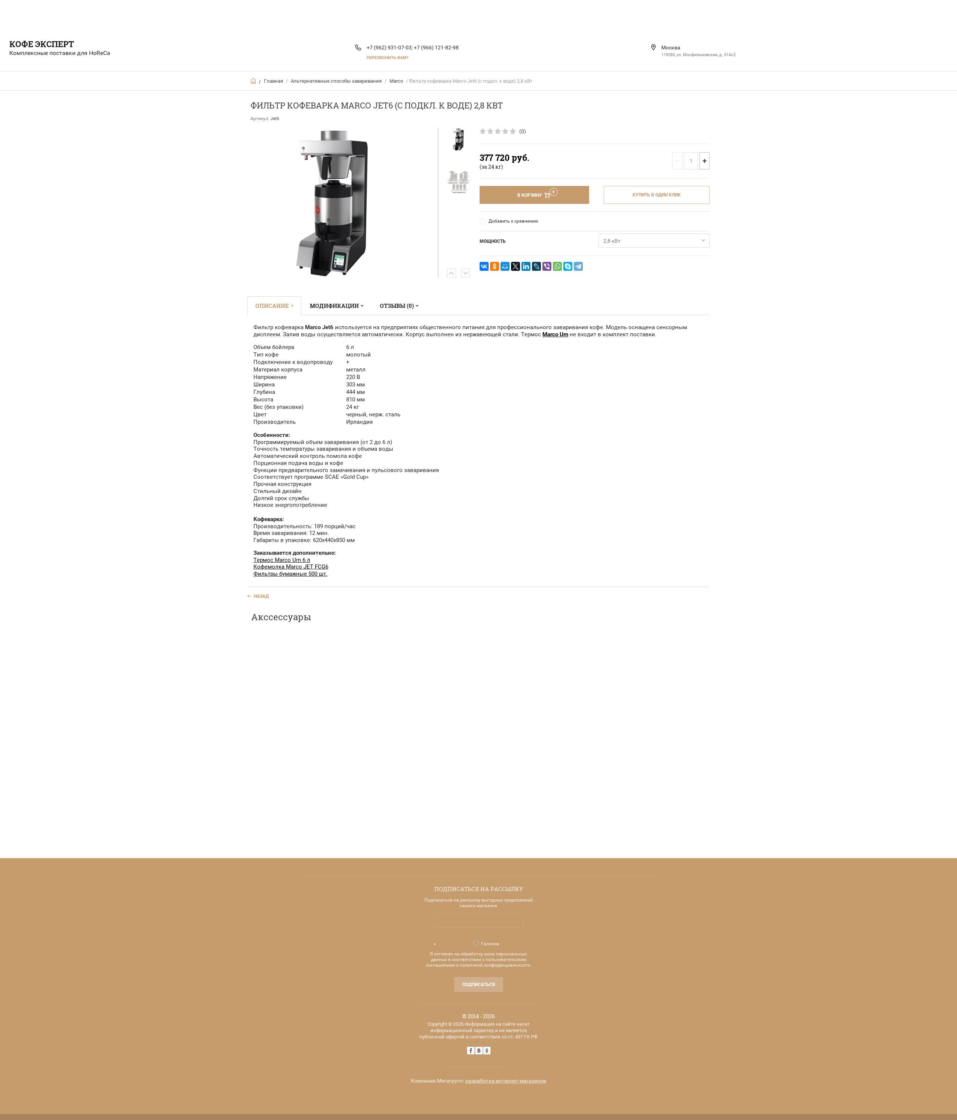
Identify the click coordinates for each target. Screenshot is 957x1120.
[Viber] (546, 266)
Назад (261, 596)
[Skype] (567, 266)
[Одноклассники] (494, 266)
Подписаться (478, 984)
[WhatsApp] (557, 266)
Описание (272, 305)
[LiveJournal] (536, 266)
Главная (273, 81)
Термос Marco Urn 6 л (281, 560)
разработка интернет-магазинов (505, 1081)
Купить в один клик (657, 195)
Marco (396, 81)
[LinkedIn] (525, 266)
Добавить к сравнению (513, 221)
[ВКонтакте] (484, 266)
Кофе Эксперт (41, 44)
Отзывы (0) (397, 305)
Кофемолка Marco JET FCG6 (290, 566)
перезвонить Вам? (387, 57)
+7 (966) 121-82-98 (436, 48)
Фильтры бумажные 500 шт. (290, 573)
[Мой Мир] (505, 266)
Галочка (490, 943)
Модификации (334, 305)
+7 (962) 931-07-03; (390, 48)
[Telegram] (578, 266)
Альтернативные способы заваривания (336, 81)
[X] (515, 266)
